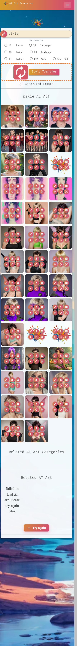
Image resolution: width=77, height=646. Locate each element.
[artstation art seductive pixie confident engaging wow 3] (12, 285)
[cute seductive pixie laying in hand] (12, 334)
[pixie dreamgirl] (12, 382)
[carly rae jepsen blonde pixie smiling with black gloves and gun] (60, 309)
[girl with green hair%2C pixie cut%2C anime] (36, 334)
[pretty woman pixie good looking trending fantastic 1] (12, 406)
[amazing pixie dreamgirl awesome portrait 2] (12, 164)
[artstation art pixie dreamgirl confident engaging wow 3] (60, 261)
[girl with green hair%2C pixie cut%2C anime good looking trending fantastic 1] (60, 334)
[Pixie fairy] (36, 116)
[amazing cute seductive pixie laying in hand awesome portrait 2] (60, 213)
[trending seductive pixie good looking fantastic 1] (36, 431)
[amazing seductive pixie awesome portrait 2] (60, 237)
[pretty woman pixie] (36, 382)
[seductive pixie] (36, 406)
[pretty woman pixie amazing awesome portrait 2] (60, 382)
